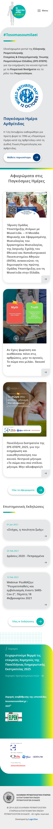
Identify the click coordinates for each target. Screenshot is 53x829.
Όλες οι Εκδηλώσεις (23, 621)
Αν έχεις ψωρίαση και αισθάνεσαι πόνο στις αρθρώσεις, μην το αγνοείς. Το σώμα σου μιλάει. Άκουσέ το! (26, 357)
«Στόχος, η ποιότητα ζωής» (25, 529)
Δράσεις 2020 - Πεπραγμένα (25, 556)
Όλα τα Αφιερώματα (23, 490)
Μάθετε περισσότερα (19, 157)
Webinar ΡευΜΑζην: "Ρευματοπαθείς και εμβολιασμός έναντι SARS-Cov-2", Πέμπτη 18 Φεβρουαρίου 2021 (24, 590)
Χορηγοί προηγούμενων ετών (22, 675)
